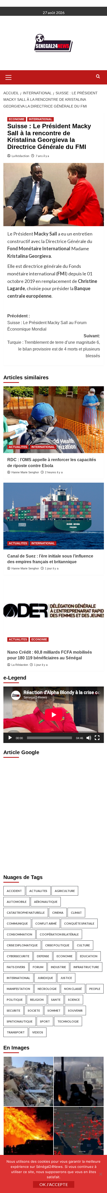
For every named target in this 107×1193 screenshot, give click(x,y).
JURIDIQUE (45, 978)
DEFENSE (43, 956)
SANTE (56, 999)
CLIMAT (76, 912)
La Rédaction (20, 156)
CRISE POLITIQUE (57, 945)
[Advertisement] (53, 814)
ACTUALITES (18, 446)
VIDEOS (37, 1032)
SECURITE (13, 1010)
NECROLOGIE (47, 988)
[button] (8, 76)
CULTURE (83, 945)
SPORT (45, 1021)
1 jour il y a (51, 568)
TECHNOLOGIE (68, 1021)
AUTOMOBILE (16, 901)
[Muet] (88, 737)
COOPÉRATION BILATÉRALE (59, 934)
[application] (53, 715)
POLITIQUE (15, 999)
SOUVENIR (75, 1010)
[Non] (100, 1174)
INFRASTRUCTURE (86, 967)
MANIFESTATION (18, 988)
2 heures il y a (54, 472)
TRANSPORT (16, 1032)
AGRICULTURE (65, 890)
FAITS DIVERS (16, 967)
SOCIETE (34, 1010)
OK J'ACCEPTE (53, 1184)
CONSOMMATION (19, 934)
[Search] (98, 76)
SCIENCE (74, 999)
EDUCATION (88, 956)
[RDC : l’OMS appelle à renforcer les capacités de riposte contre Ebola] (53, 419)
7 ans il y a (42, 156)
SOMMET (54, 1010)
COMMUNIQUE (17, 923)
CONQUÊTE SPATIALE (79, 923)
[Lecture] (10, 737)
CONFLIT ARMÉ (46, 923)
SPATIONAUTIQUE (19, 1021)
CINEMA (57, 912)
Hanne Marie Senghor (25, 472)
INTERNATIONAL (40, 119)
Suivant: (53, 346)
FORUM (38, 967)
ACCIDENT (14, 890)
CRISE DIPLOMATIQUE (22, 945)
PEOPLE (94, 988)
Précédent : (46, 322)
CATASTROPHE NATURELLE (26, 912)
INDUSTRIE (58, 967)
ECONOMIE (16, 119)
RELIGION (37, 999)
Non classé (73, 988)
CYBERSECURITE (18, 956)
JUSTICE (66, 978)
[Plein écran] (97, 737)
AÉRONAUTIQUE (45, 901)
